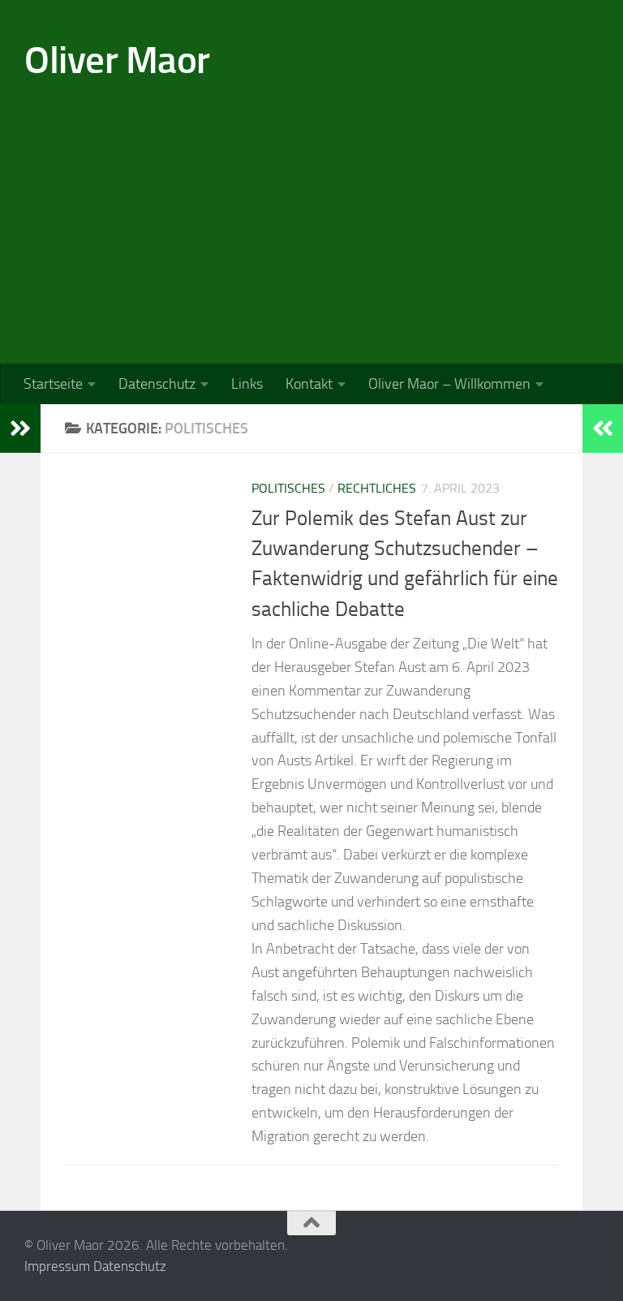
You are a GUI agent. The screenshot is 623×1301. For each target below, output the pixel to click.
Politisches (288, 488)
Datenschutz (156, 384)
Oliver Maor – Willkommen (449, 384)
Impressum (57, 1266)
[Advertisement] (311, 241)
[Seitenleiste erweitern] (20, 428)
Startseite (53, 384)
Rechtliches (376, 488)
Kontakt (309, 384)
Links (247, 384)
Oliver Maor (117, 60)
